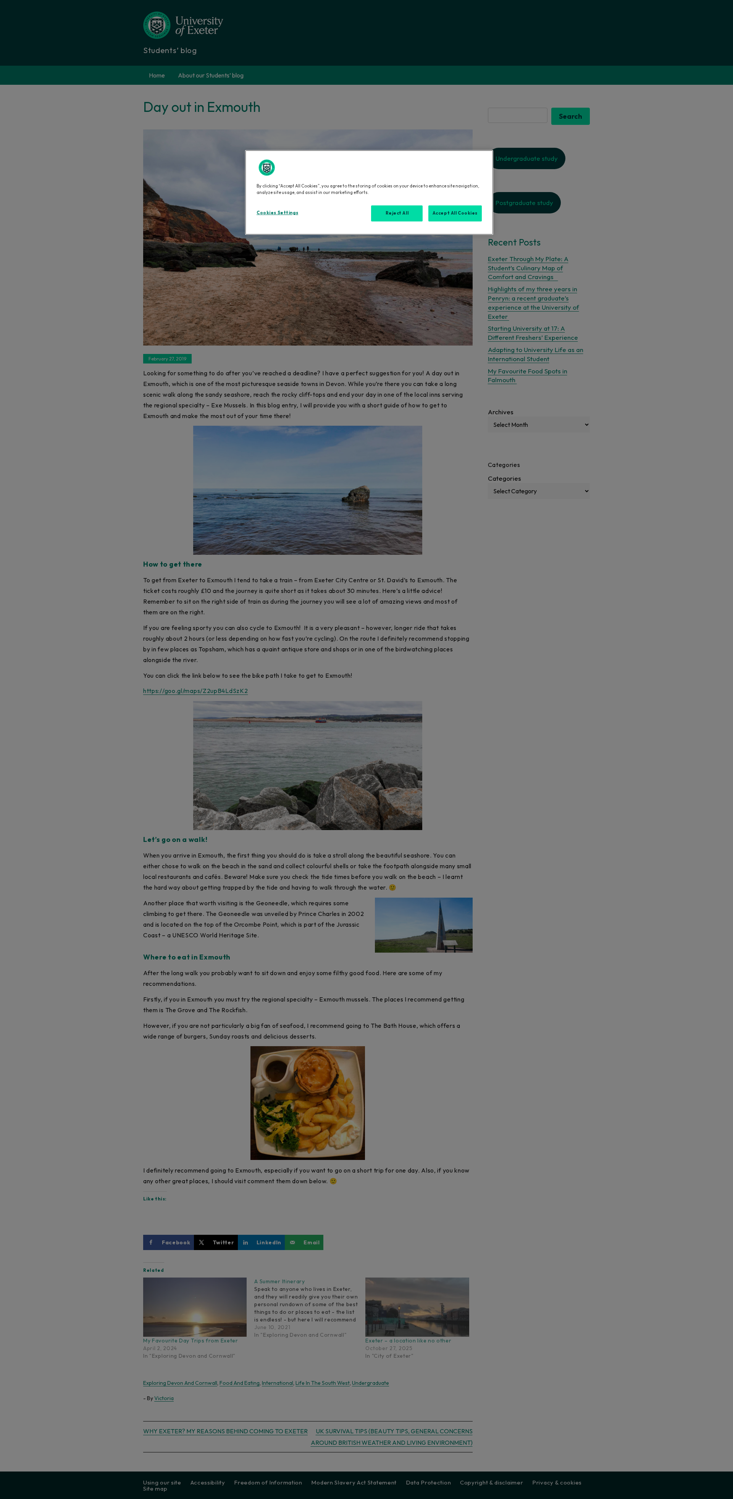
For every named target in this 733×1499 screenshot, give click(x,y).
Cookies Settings (277, 212)
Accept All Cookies (455, 213)
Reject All (397, 213)
